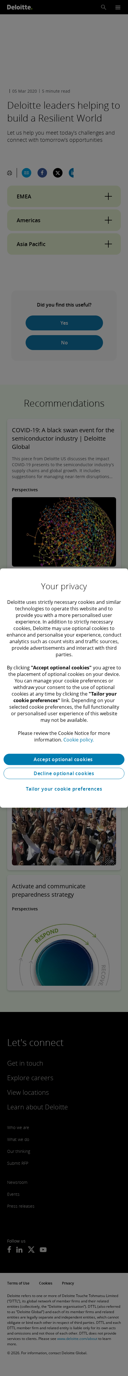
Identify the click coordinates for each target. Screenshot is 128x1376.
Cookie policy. (78, 739)
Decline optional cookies (64, 773)
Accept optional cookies (64, 759)
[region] (64, 688)
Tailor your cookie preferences (64, 789)
